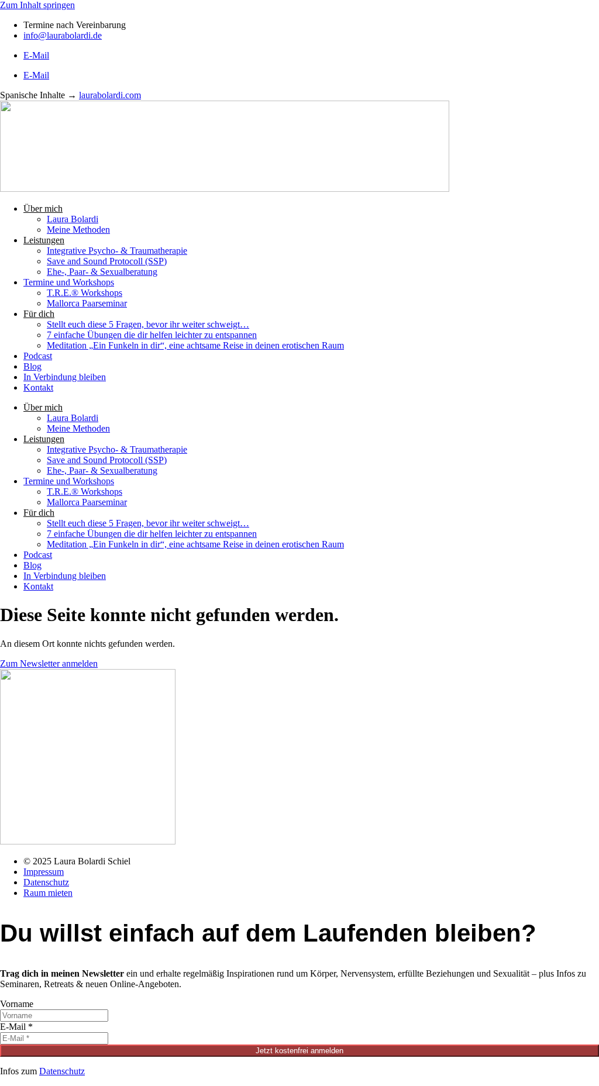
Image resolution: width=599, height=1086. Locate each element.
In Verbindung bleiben (64, 377)
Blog (32, 366)
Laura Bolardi (72, 219)
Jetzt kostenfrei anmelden (299, 1050)
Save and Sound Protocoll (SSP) (107, 261)
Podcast (37, 356)
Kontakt (38, 387)
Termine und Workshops (68, 282)
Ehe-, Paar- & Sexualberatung (102, 272)
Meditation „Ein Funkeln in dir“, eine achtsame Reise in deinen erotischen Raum (195, 345)
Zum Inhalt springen (37, 5)
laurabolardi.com (110, 95)
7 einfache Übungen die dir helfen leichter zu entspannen (152, 335)
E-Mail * (16, 1027)
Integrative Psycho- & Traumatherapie (117, 251)
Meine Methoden (78, 230)
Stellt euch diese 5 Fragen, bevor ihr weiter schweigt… (148, 324)
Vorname (16, 1004)
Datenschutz (62, 1071)
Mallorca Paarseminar (87, 303)
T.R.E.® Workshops (84, 293)
